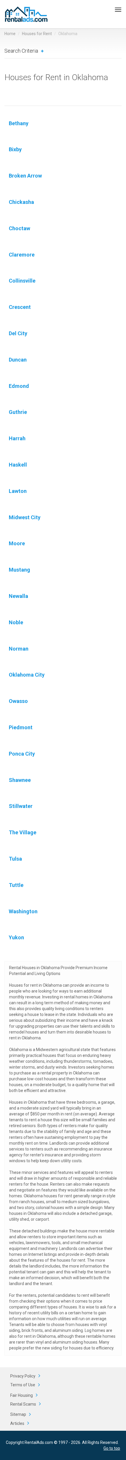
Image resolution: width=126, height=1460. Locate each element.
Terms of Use (22, 1384)
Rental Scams (23, 1404)
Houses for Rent (37, 33)
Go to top (111, 1448)
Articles (17, 1423)
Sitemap (18, 1414)
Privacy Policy (22, 1376)
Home (10, 33)
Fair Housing (21, 1395)
